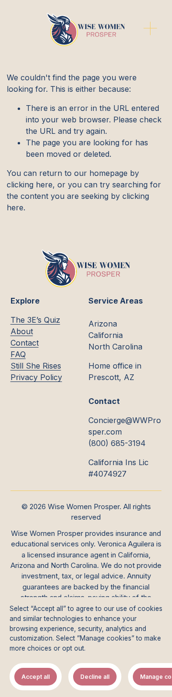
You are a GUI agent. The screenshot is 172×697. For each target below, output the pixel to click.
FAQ (18, 354)
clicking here (30, 184)
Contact (25, 343)
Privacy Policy (36, 377)
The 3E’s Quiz (35, 320)
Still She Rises (36, 365)
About (22, 331)
